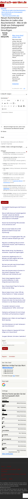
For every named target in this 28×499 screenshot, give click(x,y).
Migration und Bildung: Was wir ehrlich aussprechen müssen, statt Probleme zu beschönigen (13, 244)
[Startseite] (13, 2)
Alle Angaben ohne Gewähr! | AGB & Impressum (11, 470)
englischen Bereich (18, 181)
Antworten (15, 84)
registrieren (6, 188)
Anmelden (12, 356)
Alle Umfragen (7, 454)
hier (14, 375)
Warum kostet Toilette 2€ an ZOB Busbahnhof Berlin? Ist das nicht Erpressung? (11, 230)
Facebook (4, 479)
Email (2, 137)
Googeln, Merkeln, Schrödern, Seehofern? (14, 336)
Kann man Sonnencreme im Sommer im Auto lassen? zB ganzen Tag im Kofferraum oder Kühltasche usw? (13, 272)
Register (4, 356)
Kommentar (4, 98)
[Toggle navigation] (2, 5)
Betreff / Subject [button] (6, 94)
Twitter (10, 479)
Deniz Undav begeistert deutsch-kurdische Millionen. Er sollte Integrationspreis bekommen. (11, 280)
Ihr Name (3, 131)
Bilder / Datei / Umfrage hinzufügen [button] (12, 147)
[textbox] (14, 117)
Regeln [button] (4, 151)
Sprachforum (6, 182)
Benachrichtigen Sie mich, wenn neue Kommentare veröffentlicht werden (14, 127)
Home (2, 466)
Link (24, 88)
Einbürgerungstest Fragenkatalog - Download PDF (13, 475)
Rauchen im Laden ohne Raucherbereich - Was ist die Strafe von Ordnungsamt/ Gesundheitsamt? (13, 12)
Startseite (3, 8)
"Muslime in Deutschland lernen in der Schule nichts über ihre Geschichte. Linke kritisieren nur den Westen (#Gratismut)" (13, 300)
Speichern (5, 202)
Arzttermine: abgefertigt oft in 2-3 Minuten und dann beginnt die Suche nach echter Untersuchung (12, 258)
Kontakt (9, 466)
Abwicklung (7, 367)
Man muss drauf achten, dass (11, 15)
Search (4, 340)
